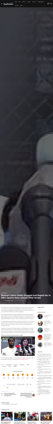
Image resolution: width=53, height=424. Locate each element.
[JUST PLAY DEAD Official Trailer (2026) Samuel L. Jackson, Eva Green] (40, 323)
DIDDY (28, 364)
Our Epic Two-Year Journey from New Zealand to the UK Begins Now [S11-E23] (45, 372)
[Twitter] (6, 302)
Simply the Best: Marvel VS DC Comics (45, 356)
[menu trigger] (2, 3)
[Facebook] (4, 302)
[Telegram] (8, 302)
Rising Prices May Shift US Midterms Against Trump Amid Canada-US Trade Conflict (45, 387)
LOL (28, 419)
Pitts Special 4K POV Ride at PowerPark (45, 375)
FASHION (3, 419)
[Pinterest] (7, 302)
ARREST (15, 364)
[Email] (9, 302)
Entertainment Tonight (9, 300)
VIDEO (31, 419)
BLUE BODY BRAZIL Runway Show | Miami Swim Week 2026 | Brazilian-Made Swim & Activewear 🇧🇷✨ (48, 336)
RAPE (10, 366)
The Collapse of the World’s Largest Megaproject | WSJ (47, 329)
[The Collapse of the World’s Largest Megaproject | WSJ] (40, 330)
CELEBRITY (22, 364)
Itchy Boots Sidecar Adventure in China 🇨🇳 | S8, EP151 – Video (48, 344)
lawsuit (4, 366)
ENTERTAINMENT (4, 293)
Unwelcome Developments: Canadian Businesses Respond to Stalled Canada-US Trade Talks (45, 378)
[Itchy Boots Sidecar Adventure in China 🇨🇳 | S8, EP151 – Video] (40, 344)
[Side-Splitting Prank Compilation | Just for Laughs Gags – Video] (33, 416)
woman (15, 366)
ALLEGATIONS (9, 364)
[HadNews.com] (8, 3)
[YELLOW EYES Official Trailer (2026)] (40, 316)
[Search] (51, 3)
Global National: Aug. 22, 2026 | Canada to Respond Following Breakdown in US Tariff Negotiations (45, 391)
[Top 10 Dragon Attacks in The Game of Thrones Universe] (46, 416)
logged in (8, 404)
